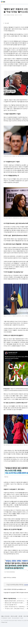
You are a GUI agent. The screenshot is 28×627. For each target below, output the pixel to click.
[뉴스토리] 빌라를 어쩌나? (11, 604)
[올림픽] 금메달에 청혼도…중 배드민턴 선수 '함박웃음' (15, 600)
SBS (4, 1)
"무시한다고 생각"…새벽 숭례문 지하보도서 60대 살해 (15, 608)
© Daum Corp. (4, 622)
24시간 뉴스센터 (14, 616)
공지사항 (20, 616)
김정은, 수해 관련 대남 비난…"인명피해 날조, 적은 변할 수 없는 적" (15, 606)
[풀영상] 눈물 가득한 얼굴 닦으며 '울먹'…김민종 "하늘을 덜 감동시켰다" (15, 602)
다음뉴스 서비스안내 (5, 616)
